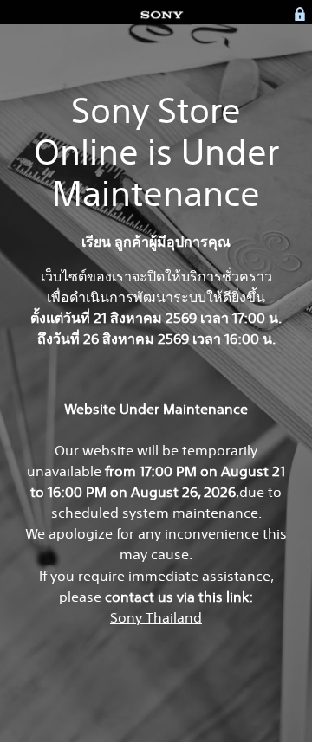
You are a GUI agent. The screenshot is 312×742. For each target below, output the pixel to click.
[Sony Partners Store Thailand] (163, 13)
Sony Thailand (156, 617)
